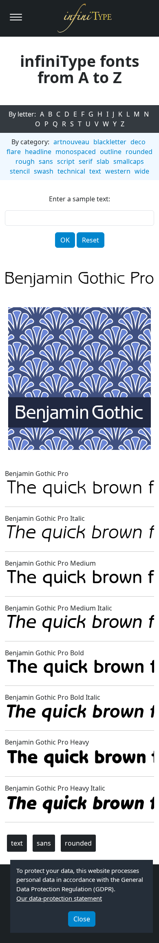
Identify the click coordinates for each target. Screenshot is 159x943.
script (66, 161)
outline (110, 151)
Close (81, 918)
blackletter (109, 141)
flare (14, 151)
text (95, 171)
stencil (20, 171)
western (117, 171)
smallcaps (128, 161)
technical (71, 171)
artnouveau (71, 141)
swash (43, 171)
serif (86, 161)
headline (38, 151)
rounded (139, 151)
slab (103, 161)
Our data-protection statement (59, 898)
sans (46, 161)
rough (25, 161)
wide (142, 171)
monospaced (75, 151)
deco (138, 141)
